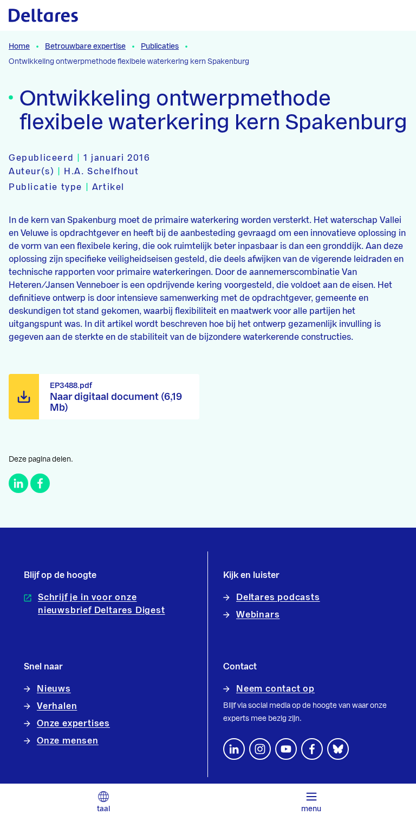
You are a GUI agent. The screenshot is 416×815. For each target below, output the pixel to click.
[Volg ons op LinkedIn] (234, 749)
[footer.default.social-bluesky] (338, 749)
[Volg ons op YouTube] (286, 749)
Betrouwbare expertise (85, 46)
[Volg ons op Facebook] (312, 749)
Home (19, 46)
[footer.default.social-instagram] (260, 749)
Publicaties (160, 46)
